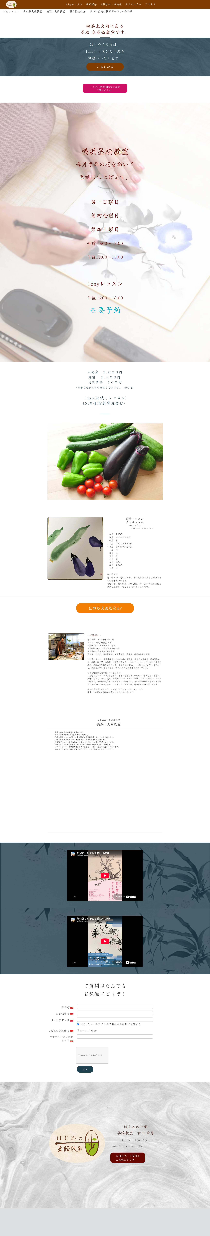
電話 (93, 1030)
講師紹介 (91, 4)
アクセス (150, 4)
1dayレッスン (10, 11)
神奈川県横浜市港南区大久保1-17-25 (69, 732)
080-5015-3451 (135, 1140)
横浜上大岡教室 (55, 11)
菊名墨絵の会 (77, 11)
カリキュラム (133, 4)
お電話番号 (62, 1013)
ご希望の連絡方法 (58, 1030)
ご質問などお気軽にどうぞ (61, 1039)
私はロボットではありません (91, 1055)
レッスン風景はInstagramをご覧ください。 (105, 88)
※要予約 (105, 310)
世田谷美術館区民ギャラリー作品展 (111, 11)
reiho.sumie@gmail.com (137, 1146)
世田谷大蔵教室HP (105, 608)
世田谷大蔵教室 (32, 11)
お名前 (65, 1007)
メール (83, 1030)
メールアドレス (60, 1020)
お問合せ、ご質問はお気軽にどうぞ (128, 1157)
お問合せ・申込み (111, 4)
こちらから (105, 66)
